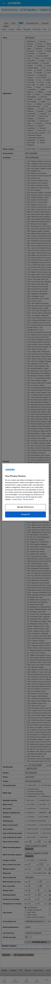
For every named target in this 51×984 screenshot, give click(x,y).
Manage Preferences (25, 507)
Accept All (25, 514)
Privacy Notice (28, 499)
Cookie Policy (17, 499)
